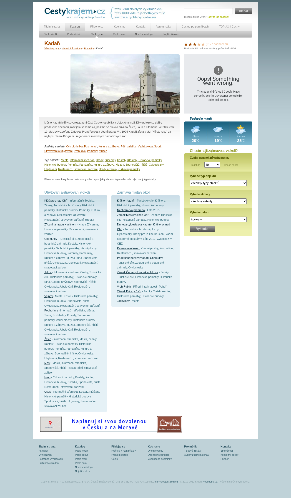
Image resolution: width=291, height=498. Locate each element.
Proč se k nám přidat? (123, 450)
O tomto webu (155, 450)
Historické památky (150, 160)
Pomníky (89, 48)
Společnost (227, 450)
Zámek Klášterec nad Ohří (133, 215)
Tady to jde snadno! (218, 16)
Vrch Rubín (124, 286)
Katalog (75, 26)
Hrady (99, 160)
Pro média (190, 446)
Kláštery (132, 160)
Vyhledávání (45, 454)
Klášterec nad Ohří (55, 200)
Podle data (119, 34)
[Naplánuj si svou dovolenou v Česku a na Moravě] (111, 432)
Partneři (225, 459)
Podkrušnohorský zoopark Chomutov (140, 258)
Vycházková (145, 146)
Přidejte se (96, 26)
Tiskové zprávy (192, 450)
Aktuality (43, 450)
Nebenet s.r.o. (210, 481)
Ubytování (50, 169)
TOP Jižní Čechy (229, 26)
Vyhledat (202, 229)
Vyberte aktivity (200, 194)
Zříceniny (110, 160)
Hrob (47, 377)
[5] (203, 44)
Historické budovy (72, 48)
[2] (190, 44)
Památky (92, 151)
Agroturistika (163, 26)
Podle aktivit (73, 34)
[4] (199, 44)
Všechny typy (52, 48)
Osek (47, 391)
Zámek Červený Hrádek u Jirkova (137, 272)
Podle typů (97, 34)
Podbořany (51, 310)
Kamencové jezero (128, 248)
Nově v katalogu (144, 34)
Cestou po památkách (195, 26)
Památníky (85, 164)
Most (47, 363)
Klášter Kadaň (126, 200)
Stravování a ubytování (58, 151)
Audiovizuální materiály (196, 454)
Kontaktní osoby (229, 454)
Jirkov (48, 272)
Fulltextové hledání (49, 463)
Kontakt (140, 26)
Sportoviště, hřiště (136, 164)
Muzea (103, 151)
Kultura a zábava (108, 146)
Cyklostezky (156, 164)
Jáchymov (123, 301)
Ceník (114, 459)
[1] (186, 44)
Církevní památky (129, 169)
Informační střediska (82, 160)
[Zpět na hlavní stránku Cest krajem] (75, 13)
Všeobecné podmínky (160, 459)
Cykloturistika (74, 146)
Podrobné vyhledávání (51, 459)
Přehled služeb (119, 454)
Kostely (121, 160)
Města (64, 160)
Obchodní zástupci (158, 454)
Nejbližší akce (171, 34)
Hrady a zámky (108, 169)
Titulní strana (52, 26)
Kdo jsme (119, 26)
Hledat (243, 11)
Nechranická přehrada (131, 210)
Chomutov (50, 238)
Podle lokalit (50, 34)
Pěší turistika (128, 146)
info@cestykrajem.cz (166, 481)
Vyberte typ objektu (203, 176)
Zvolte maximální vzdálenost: (209, 157)
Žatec (47, 339)
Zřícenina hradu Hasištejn (60, 224)
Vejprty (48, 296)
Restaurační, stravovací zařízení (78, 169)
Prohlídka (80, 151)
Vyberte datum (199, 212)
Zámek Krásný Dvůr (129, 291)
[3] (194, 44)
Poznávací (90, 146)
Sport (157, 146)
